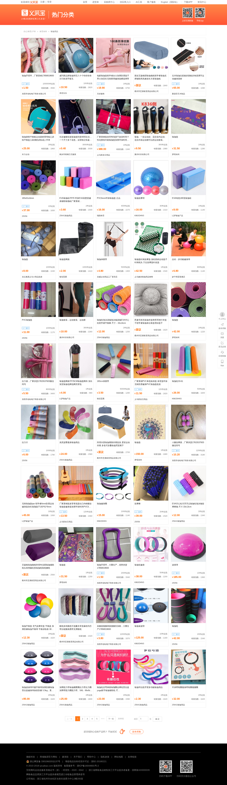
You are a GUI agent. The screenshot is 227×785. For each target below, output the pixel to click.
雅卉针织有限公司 (142, 154)
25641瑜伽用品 (65, 216)
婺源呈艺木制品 (178, 94)
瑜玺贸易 (63, 277)
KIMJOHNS (139, 216)
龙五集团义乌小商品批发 (32, 277)
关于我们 (78, 757)
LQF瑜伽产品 (177, 216)
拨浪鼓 (65, 757)
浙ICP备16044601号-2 (88, 765)
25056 (24, 216)
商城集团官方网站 (48, 757)
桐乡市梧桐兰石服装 (67, 154)
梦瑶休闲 (175, 154)
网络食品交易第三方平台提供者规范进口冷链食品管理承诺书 (55, 774)
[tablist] (113, 747)
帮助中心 (91, 757)
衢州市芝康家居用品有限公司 (147, 91)
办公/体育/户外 (29, 31)
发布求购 (136, 731)
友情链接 (132, 757)
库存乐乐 (63, 93)
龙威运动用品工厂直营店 (107, 277)
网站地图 (118, 757)
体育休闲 (43, 31)
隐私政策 (105, 757)
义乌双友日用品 (103, 155)
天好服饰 (100, 94)
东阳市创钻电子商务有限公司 (34, 94)
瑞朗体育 (100, 216)
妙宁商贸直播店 (178, 277)
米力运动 (25, 154)
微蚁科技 (30, 757)
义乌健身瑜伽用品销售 (144, 277)
